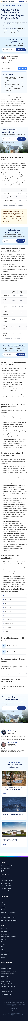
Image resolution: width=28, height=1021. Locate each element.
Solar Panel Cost (5, 934)
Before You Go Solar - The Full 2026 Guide (10, 840)
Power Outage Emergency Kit (8, 912)
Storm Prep (4, 910)
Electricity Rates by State (7, 973)
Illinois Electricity (5, 981)
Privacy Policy (14, 1010)
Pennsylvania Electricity (7, 984)
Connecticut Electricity (6, 991)
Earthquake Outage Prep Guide (9, 920)
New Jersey (4, 954)
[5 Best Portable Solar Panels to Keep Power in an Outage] (14, 778)
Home (2, 5)
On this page (7, 68)
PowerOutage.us (7, 871)
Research (3, 907)
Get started (21, 138)
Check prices (21, 49)
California (3, 939)
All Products (4, 878)
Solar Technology (5, 931)
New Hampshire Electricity (8, 986)
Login (22, 1)
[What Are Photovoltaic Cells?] (14, 804)
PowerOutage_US (7, 865)
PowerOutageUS (7, 868)
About (2, 902)
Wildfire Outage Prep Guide (8, 917)
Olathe (20, 5)
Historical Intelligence (6, 890)
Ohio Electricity (5, 978)
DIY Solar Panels (5, 929)
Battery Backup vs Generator (8, 971)
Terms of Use (14, 1008)
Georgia (3, 957)
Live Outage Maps (5, 883)
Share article (23, 68)
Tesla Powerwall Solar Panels (8, 936)
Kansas (14, 5)
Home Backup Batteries (7, 966)
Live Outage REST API (7, 880)
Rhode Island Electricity (7, 989)
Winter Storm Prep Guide (7, 915)
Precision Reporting (6, 888)
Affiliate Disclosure (7, 62)
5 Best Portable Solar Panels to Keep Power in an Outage (12, 788)
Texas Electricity (5, 976)
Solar (8, 5)
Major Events (4, 904)
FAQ (2, 899)
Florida (3, 944)
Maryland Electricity (6, 994)
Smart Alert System (6, 885)
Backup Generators (6, 968)
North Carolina (5, 952)
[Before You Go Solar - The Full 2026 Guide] (14, 829)
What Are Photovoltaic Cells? (13, 814)
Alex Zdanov (19, 58)
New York (3, 949)
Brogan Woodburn (13, 56)
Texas (2, 941)
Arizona (3, 947)
